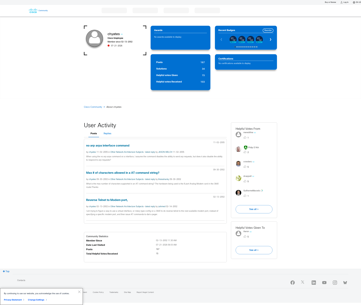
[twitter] (303, 282)
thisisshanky (164, 179)
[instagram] (335, 282)
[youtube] (324, 282)
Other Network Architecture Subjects (127, 152)
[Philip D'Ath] (248, 153)
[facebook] (292, 282)
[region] (41, 296)
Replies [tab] (107, 134)
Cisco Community (93, 107)
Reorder (268, 30)
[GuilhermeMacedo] (250, 196)
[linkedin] (314, 282)
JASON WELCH (165, 152)
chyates (92, 152)
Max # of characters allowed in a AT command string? (122, 173)
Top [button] (7, 271)
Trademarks (113, 292)
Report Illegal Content (145, 292)
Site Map (127, 292)
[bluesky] (345, 282)
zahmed (162, 207)
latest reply (150, 152)
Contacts (21, 280)
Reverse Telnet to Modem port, (107, 200)
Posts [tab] (94, 134)
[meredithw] (247, 138)
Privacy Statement (13, 300)
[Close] (79, 291)
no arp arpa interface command (107, 145)
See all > (254, 209)
